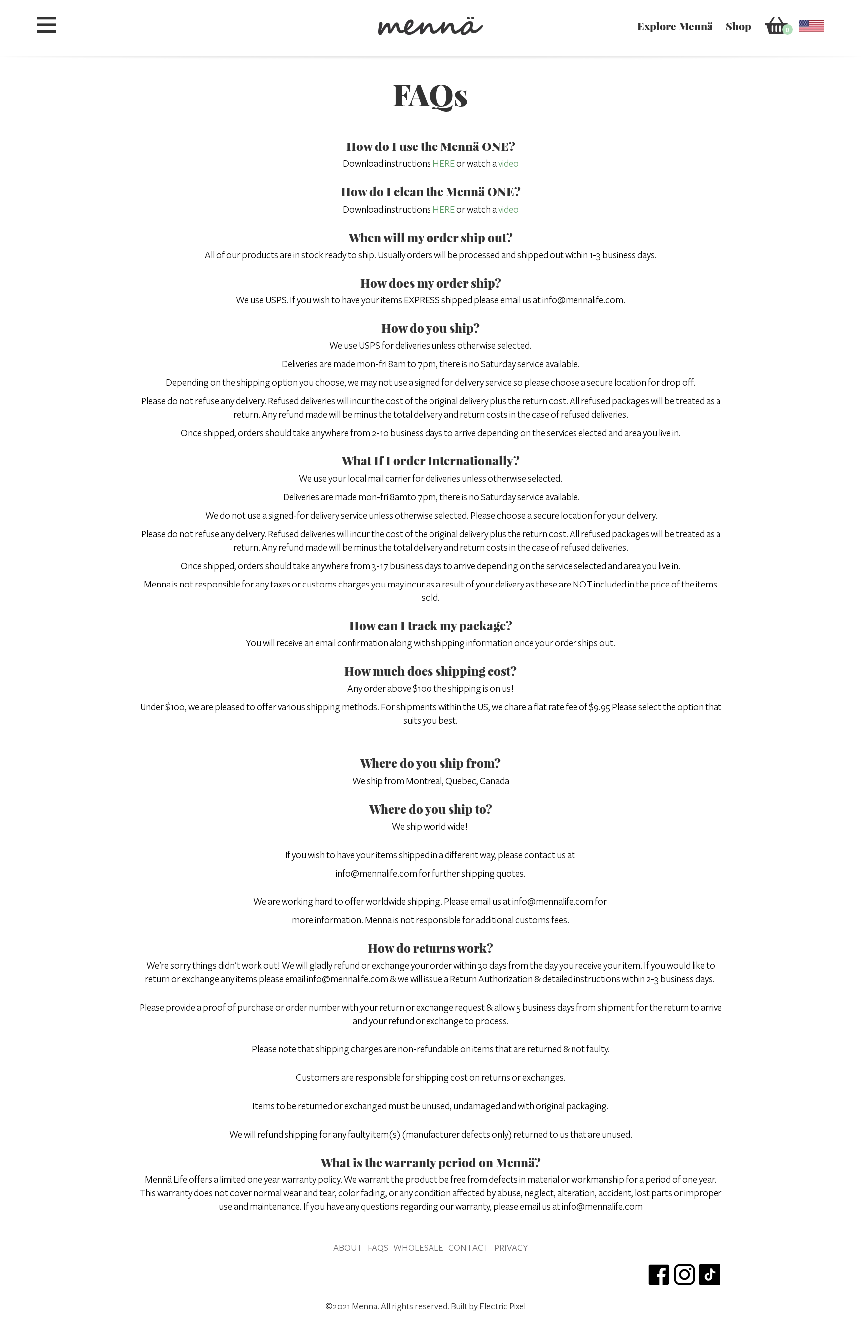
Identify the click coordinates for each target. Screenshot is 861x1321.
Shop (738, 26)
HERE (443, 164)
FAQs (378, 1248)
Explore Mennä (675, 26)
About (348, 1248)
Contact (468, 1248)
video (508, 164)
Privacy (511, 1248)
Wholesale (418, 1248)
